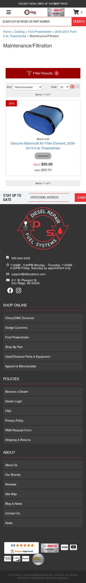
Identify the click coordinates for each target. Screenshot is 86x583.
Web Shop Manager (56, 578)
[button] (43, 21)
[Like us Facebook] (10, 291)
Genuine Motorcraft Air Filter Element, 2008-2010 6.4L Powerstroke (43, 145)
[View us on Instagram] (18, 291)
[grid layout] (72, 87)
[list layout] (77, 87)
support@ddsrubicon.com (28, 274)
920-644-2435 (20, 258)
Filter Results (45, 73)
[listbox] (27, 87)
